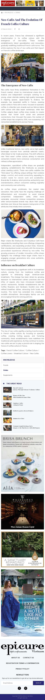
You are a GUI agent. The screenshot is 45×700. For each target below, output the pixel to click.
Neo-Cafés (34, 353)
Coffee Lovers (6, 353)
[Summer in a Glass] (7, 420)
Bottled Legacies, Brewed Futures (23, 411)
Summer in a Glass (18, 418)
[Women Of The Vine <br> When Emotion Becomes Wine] (7, 397)
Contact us (28, 658)
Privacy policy (22, 669)
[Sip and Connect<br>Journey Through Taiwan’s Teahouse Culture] (7, 390)
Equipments (7, 375)
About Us (15, 658)
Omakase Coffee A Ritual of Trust (18, 404)
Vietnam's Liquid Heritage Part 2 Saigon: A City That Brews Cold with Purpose (26, 427)
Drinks (5, 370)
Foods (5, 365)
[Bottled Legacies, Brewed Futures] (7, 412)
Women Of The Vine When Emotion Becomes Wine (22, 396)
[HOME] (2, 13)
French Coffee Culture (15, 350)
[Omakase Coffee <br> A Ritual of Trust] (7, 405)
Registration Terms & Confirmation (22, 663)
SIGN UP (38, 683)
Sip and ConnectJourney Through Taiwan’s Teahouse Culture (26, 388)
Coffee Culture (32, 350)
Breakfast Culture (21, 353)
